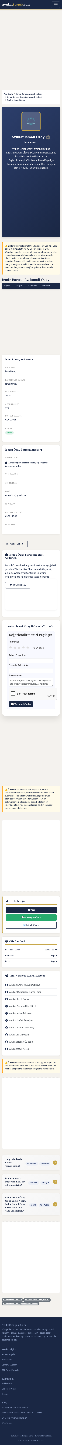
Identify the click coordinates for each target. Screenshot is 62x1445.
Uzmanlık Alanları (9, 1364)
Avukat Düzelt (16, 543)
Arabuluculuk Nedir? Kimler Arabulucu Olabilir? (22, 1412)
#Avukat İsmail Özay (12, 1299)
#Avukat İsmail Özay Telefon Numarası (20, 1303)
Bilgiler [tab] (7, 285)
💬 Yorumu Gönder (21, 704)
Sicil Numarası (12, 391)
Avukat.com (16, 4)
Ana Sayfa (8, 94)
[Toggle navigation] (55, 4)
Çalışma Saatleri (13, 512)
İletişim (5, 1394)
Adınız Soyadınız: (18, 655)
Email (8, 491)
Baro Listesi (7, 1359)
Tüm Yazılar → (8, 1423)
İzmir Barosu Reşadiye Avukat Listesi (24, 97)
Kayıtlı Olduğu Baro (15, 380)
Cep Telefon (11, 483)
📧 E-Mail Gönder (31, 925)
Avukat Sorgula (8, 1354)
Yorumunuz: (15, 675)
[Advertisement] (31, 44)
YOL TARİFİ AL (19, 585)
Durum (8, 428)
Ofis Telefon (11, 474)
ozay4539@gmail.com (16, 495)
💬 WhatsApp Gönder (31, 917)
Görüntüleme (12, 404)
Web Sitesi (10, 525)
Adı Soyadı (10, 367)
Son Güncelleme (13, 416)
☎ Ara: (31, 910)
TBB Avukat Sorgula (10, 1370)
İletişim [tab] (18, 285)
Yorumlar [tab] (46, 285)
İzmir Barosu (31, 142)
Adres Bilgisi (11, 457)
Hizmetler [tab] (32, 285)
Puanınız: (14, 641)
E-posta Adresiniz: (19, 665)
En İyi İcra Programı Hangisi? (14, 1418)
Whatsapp (10, 504)
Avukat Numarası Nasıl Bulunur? (15, 1407)
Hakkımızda (7, 1383)
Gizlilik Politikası (9, 1388)
